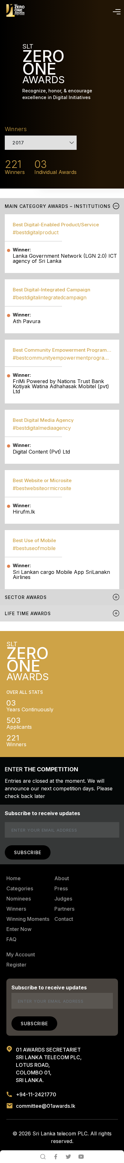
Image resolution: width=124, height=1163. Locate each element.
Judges (63, 898)
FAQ (11, 939)
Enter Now (18, 929)
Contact (63, 919)
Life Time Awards (28, 613)
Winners (16, 909)
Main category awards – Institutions (58, 206)
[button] (115, 10)
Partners (64, 909)
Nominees (18, 898)
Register (16, 964)
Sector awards (26, 597)
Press (61, 888)
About (61, 878)
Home (13, 878)
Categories (19, 888)
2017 (18, 142)
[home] (15, 10)
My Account (20, 954)
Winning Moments (27, 919)
